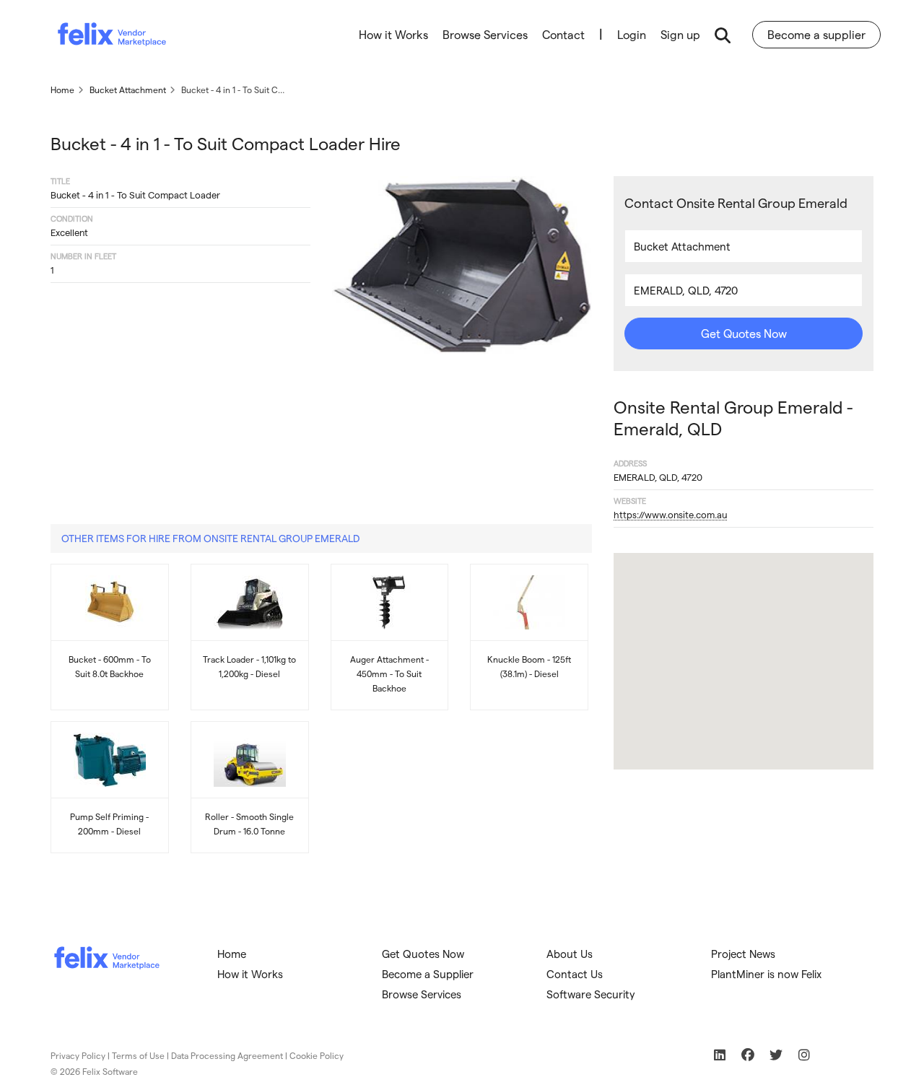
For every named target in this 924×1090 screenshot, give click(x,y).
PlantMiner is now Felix (766, 973)
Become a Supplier (428, 973)
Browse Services (485, 34)
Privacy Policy (78, 1055)
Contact (563, 34)
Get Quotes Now (744, 333)
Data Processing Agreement (227, 1055)
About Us (569, 953)
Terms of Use (138, 1055)
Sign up (680, 34)
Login (631, 34)
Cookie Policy (316, 1055)
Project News (743, 953)
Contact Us (574, 973)
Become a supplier (816, 34)
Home (231, 953)
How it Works (393, 34)
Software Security (590, 993)
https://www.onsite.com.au (670, 514)
